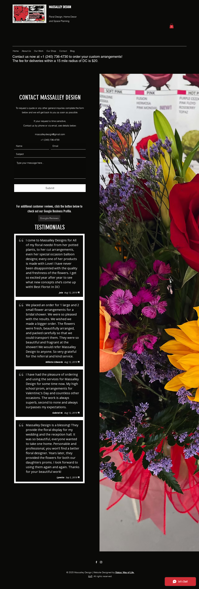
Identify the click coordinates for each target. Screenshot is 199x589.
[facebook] (96, 562)
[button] (171, 25)
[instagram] (101, 562)
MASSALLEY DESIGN (60, 7)
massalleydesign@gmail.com (50, 134)
